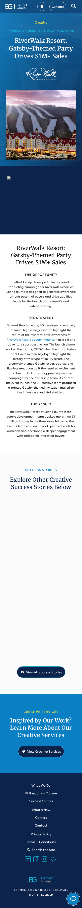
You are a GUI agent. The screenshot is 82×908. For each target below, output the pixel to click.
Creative (41, 22)
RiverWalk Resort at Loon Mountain (32, 339)
